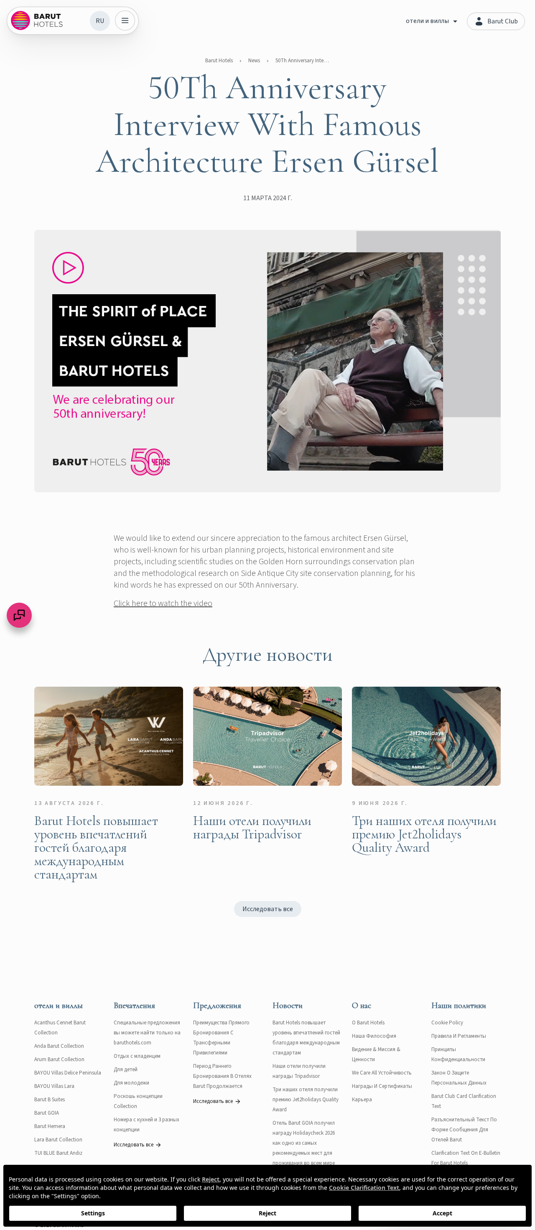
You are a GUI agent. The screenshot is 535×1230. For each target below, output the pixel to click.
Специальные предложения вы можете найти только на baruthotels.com (147, 1033)
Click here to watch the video (163, 603)
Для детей (126, 1069)
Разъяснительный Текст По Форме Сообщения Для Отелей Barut (464, 1129)
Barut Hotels (219, 60)
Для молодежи (131, 1083)
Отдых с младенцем (137, 1056)
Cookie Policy (447, 1022)
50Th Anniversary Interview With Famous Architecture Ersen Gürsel (302, 60)
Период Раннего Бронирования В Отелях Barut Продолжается (222, 1076)
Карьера (362, 1099)
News (254, 60)
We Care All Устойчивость (382, 1073)
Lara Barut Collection (58, 1139)
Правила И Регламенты (458, 1036)
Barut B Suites (49, 1099)
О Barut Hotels (368, 1022)
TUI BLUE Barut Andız (58, 1153)
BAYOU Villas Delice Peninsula (67, 1073)
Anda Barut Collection (59, 1046)
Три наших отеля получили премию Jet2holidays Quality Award (306, 1099)
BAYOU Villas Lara (54, 1086)
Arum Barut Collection (59, 1059)
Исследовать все (267, 909)
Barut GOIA (46, 1113)
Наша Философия (374, 1036)
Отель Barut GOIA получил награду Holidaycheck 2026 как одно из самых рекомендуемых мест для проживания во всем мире (304, 1143)
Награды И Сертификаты (382, 1086)
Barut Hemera (49, 1126)
